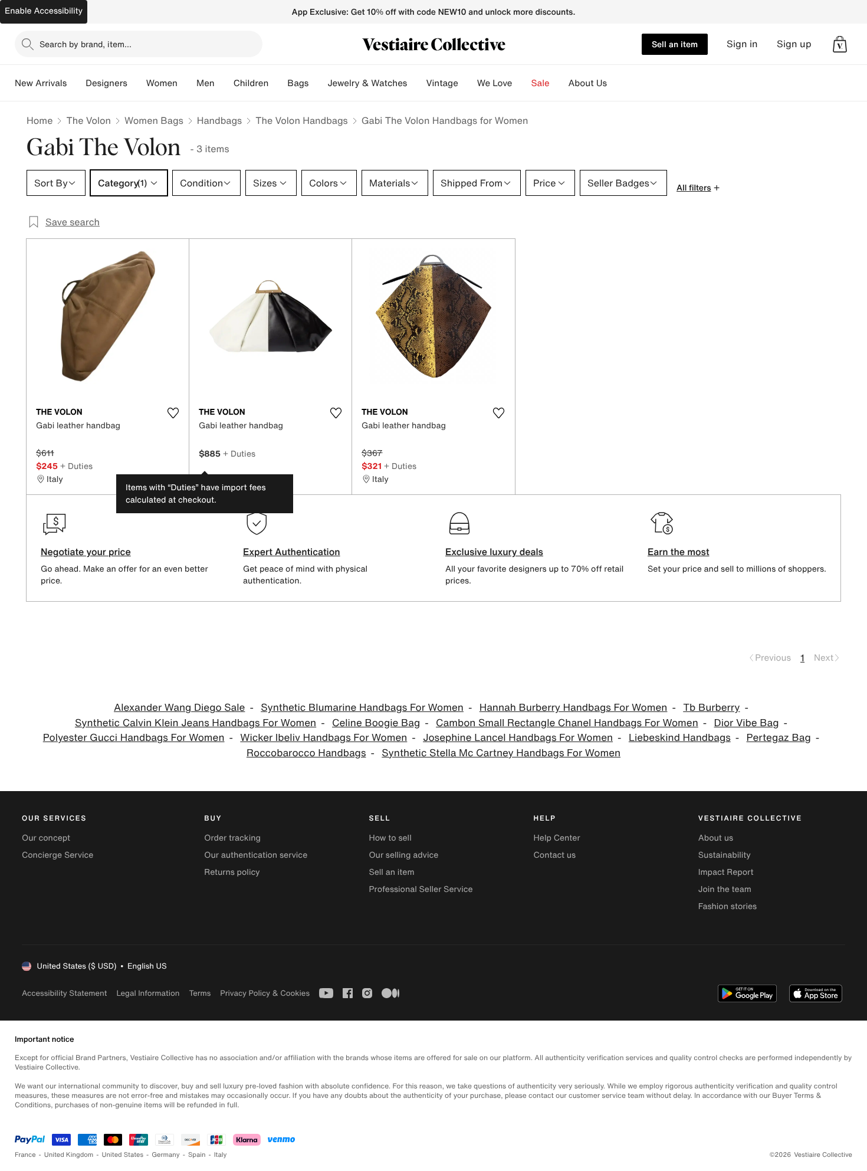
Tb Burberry (711, 707)
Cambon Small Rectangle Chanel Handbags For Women (567, 723)
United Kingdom (69, 1154)
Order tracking (232, 838)
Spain (197, 1154)
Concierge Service (57, 855)
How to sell (390, 838)
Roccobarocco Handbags (306, 753)
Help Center (557, 838)
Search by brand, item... (86, 44)
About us (715, 838)
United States (123, 1154)
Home (39, 120)
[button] (840, 44)
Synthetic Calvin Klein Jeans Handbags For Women (195, 723)
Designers (106, 83)
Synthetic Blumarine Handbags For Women (362, 707)
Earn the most (679, 552)
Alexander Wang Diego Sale (179, 707)
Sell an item (675, 44)
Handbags (219, 120)
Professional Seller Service (420, 889)
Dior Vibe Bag (746, 723)
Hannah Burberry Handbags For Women (574, 707)
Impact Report (726, 872)
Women (162, 83)
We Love (495, 83)
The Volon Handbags (301, 120)
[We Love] (522, 83)
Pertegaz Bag (779, 737)
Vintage (442, 83)
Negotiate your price (86, 552)
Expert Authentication (291, 552)
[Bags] (318, 83)
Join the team (724, 889)
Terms (200, 993)
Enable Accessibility (44, 11)
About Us (588, 83)
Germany (166, 1154)
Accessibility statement (64, 993)
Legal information (147, 993)
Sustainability (724, 855)
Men (205, 83)
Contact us (555, 855)
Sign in (742, 44)
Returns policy (232, 872)
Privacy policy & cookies (265, 993)
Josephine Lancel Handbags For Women (518, 737)
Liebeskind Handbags (680, 737)
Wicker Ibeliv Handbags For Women (323, 737)
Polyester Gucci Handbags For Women (134, 737)
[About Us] (616, 83)
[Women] (187, 83)
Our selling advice (403, 855)
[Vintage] (467, 83)
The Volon (88, 120)
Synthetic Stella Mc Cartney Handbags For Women (501, 753)
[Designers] (137, 83)
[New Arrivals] (76, 83)
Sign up (794, 44)
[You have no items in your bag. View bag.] (840, 44)
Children (251, 83)
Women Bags (153, 120)
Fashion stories (727, 906)
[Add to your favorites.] (173, 413)
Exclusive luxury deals (494, 552)
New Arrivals (41, 83)
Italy (220, 1154)
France (25, 1154)
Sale (540, 83)
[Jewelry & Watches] (416, 83)
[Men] (224, 83)
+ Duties (76, 466)
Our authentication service (255, 855)
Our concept (46, 838)
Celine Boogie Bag (376, 723)
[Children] (278, 83)
